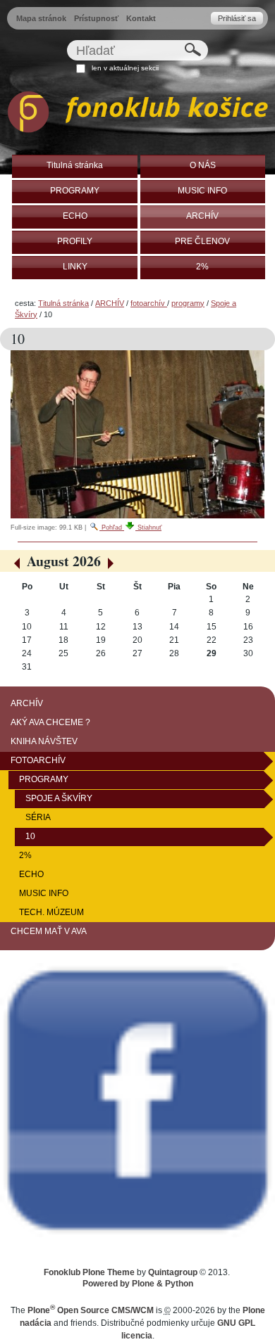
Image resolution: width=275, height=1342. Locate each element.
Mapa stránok (41, 18)
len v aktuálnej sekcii (125, 68)
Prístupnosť (96, 18)
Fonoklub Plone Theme (89, 1272)
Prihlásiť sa (237, 18)
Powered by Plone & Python (137, 1284)
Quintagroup (172, 1272)
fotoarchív (148, 303)
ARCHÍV (109, 303)
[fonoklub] (137, 114)
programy (187, 303)
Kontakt (141, 18)
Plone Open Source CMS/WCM (91, 1310)
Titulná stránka (63, 303)
